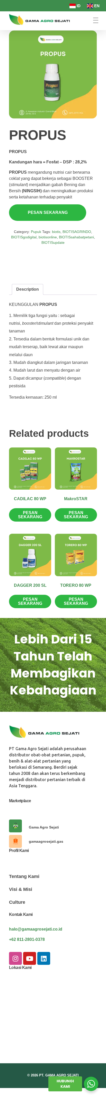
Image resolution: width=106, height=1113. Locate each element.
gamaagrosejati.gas (46, 841)
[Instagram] (15, 958)
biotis (56, 232)
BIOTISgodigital (24, 237)
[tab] (27, 289)
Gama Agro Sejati (44, 827)
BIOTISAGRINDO (77, 232)
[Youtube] (29, 958)
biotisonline (48, 237)
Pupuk (36, 232)
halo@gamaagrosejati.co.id (35, 929)
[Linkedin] (43, 958)
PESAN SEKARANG (48, 212)
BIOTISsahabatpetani (76, 237)
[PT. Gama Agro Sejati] (41, 19)
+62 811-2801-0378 (27, 939)
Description (27, 289)
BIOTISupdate (53, 242)
